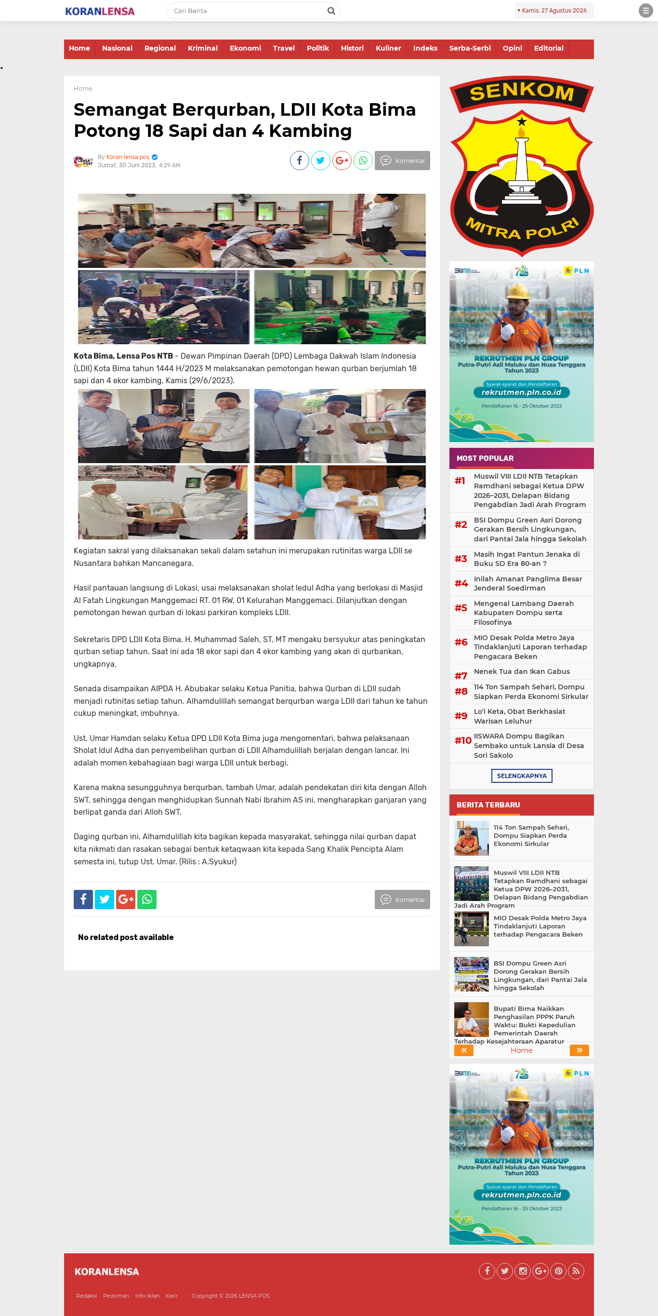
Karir (172, 1295)
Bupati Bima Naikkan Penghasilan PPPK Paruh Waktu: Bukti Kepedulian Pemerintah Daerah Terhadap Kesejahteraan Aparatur (515, 1025)
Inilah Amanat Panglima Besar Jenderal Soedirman (528, 584)
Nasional (117, 48)
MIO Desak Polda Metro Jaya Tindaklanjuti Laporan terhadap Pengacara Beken (530, 647)
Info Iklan (147, 1295)
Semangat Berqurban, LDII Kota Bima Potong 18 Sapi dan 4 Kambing (245, 120)
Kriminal (203, 48)
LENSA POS (254, 1295)
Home (79, 48)
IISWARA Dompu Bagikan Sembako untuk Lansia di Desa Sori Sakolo (529, 745)
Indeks (425, 48)
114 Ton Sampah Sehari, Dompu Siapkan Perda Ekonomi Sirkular (531, 692)
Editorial (549, 48)
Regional (160, 48)
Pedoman (116, 1295)
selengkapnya (522, 775)
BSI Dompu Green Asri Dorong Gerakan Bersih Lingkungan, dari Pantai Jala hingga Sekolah (530, 529)
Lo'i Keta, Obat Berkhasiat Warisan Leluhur (520, 716)
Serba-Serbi (470, 48)
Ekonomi (245, 48)
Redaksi (86, 1295)
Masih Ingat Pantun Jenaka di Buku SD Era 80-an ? (527, 559)
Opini (512, 48)
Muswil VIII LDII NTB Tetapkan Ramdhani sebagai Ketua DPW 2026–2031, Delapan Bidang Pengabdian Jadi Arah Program (530, 490)
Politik (318, 48)
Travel (284, 48)
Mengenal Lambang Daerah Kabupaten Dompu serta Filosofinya (524, 613)
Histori (352, 48)
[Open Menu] (646, 10)
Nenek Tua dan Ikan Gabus (522, 671)
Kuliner (388, 48)
